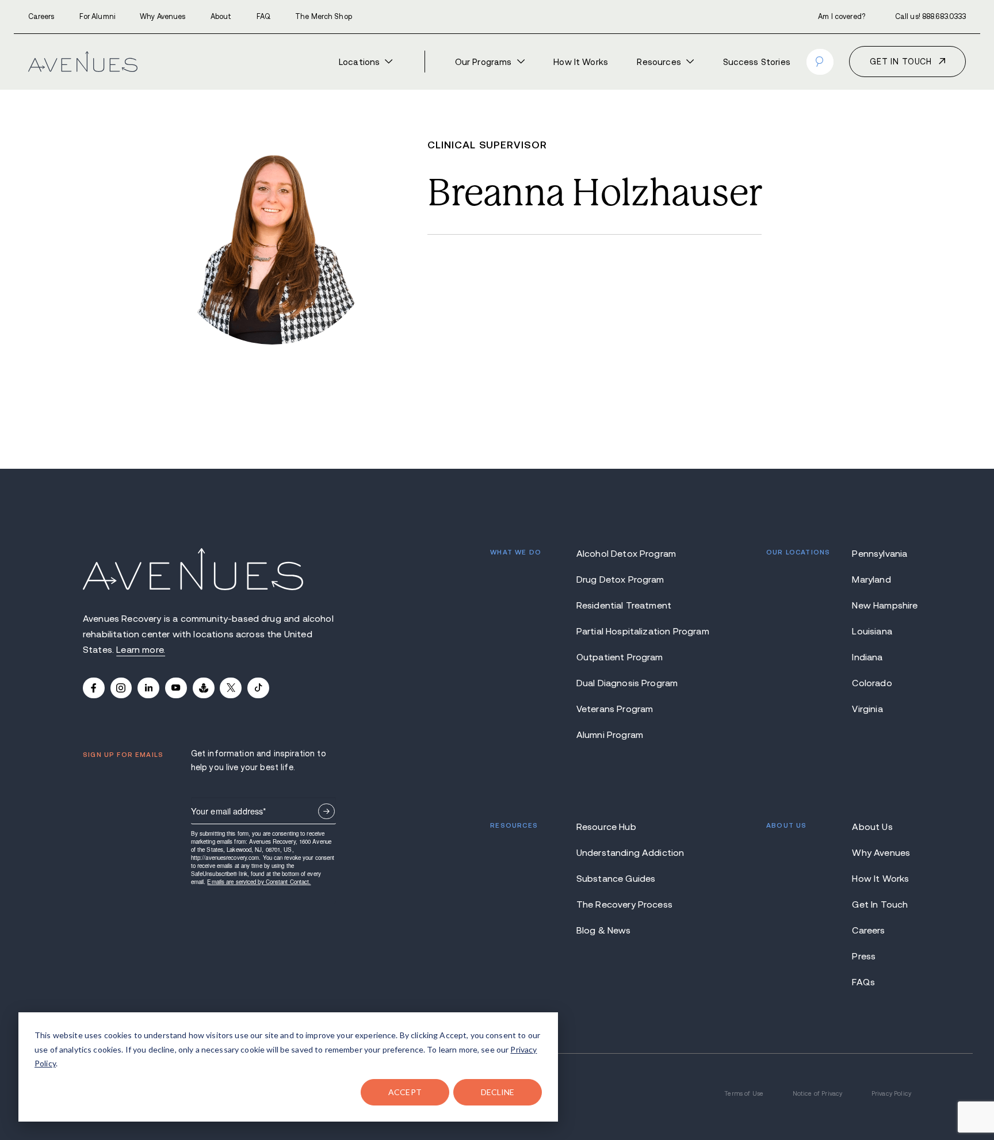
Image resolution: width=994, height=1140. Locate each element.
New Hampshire (881, 605)
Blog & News (603, 930)
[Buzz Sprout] (204, 688)
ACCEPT (405, 1092)
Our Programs (483, 62)
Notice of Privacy (818, 1094)
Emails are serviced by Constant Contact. (259, 882)
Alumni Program (609, 734)
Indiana (867, 657)
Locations (359, 62)
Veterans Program (614, 708)
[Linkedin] (148, 688)
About (221, 17)
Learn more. (140, 649)
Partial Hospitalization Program (628, 631)
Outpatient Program (619, 657)
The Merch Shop (323, 17)
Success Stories (756, 62)
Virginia (867, 708)
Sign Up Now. (326, 811)
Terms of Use (743, 1094)
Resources (658, 62)
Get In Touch (880, 904)
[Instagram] (121, 688)
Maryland (871, 579)
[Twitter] (231, 688)
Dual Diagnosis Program (627, 683)
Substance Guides (616, 878)
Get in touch (901, 61)
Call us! (930, 17)
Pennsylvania (879, 553)
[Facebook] (94, 688)
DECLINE (498, 1092)
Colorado (872, 683)
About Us (872, 826)
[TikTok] (258, 688)
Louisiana (872, 631)
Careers (41, 17)
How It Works (580, 62)
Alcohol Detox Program (626, 553)
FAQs (863, 982)
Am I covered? (841, 17)
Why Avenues (162, 17)
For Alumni (97, 17)
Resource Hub (606, 826)
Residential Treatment (623, 605)
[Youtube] (176, 688)
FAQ (263, 17)
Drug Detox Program (620, 579)
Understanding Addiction (628, 852)
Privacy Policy (891, 1094)
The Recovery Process (624, 904)
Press (864, 956)
